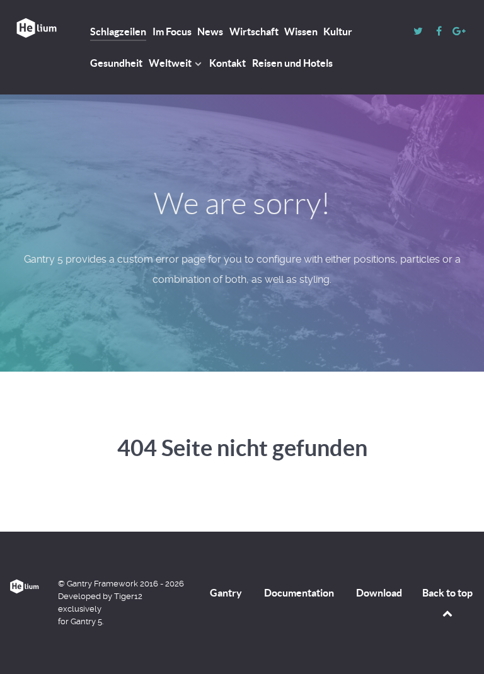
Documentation (299, 592)
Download (379, 592)
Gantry (226, 592)
